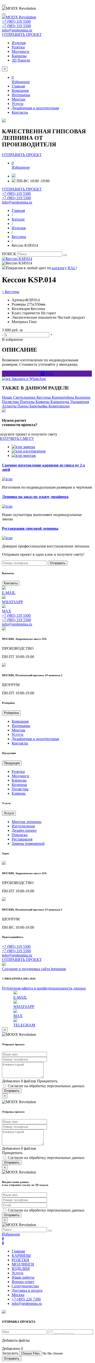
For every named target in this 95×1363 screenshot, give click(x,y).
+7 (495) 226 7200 (26, 1299)
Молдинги (20, 51)
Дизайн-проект (24, 830)
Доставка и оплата (27, 1290)
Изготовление (23, 826)
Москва (18, 1295)
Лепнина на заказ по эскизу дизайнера (35, 497)
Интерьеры (21, 95)
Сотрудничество (25, 1286)
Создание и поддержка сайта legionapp (34, 969)
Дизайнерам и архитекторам (35, 108)
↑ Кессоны (10, 292)
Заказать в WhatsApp (28, 379)
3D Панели (21, 60)
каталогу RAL (63, 268)
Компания (20, 90)
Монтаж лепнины (26, 822)
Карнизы (19, 56)
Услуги (17, 104)
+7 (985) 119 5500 (16, 21)
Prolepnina (11, 713)
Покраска (20, 835)
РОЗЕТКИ (20, 1260)
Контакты (20, 112)
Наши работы (23, 1277)
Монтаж (18, 99)
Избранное (11, 1238)
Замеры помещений (28, 843)
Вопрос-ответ (23, 1282)
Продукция (12, 763)
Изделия (19, 43)
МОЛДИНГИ (23, 1264)
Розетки (18, 47)
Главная (18, 86)
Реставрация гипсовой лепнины (30, 528)
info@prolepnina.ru (17, 30)
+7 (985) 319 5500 (16, 26)
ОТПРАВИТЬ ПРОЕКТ (22, 34)
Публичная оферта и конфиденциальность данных (44, 988)
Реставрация (22, 839)
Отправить (58, 563)
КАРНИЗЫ (21, 1255)
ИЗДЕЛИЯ (21, 1269)
